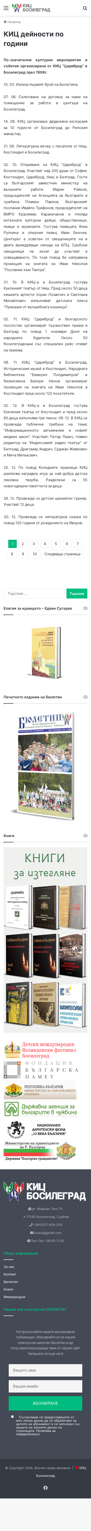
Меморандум (14, 1297)
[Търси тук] (85, 9)
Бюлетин (11, 1282)
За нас (9, 1267)
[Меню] (6, 9)
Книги (8, 1289)
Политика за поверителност (36, 1432)
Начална (14, 22)
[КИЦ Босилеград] (31, 7)
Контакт (10, 1274)
